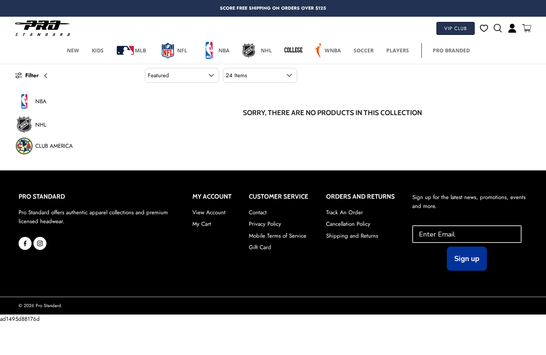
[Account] (509, 28)
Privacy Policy (265, 224)
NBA (224, 50)
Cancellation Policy (348, 224)
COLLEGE (294, 50)
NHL (266, 50)
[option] (273, 8)
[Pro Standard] (43, 28)
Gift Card (260, 247)
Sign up (467, 259)
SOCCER (364, 50)
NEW (73, 50)
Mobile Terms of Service (277, 236)
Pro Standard (48, 305)
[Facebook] (25, 243)
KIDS (98, 50)
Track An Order (344, 212)
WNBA (333, 50)
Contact (258, 212)
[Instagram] (39, 243)
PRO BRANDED (451, 50)
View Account (208, 212)
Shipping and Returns (352, 236)
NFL (182, 50)
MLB (140, 50)
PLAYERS (397, 50)
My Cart (201, 224)
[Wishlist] (484, 28)
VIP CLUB (455, 28)
